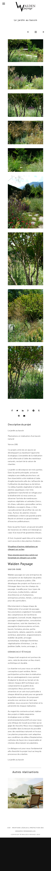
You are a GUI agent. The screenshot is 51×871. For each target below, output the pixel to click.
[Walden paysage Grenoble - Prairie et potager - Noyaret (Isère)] (34, 791)
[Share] (12, 410)
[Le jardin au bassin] (25, 258)
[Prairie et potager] (27, 791)
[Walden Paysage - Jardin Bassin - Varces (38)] (25, 77)
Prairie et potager (31, 798)
